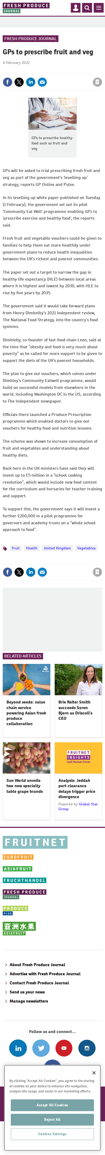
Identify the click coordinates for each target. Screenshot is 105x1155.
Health (31, 548)
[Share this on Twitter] (19, 82)
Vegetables (86, 548)
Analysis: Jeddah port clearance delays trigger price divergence (76, 789)
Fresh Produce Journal (30, 38)
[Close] (94, 1073)
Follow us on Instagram (87, 1048)
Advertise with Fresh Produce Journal (45, 974)
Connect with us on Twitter (41, 1048)
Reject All (52, 1119)
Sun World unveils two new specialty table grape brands (24, 786)
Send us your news (27, 992)
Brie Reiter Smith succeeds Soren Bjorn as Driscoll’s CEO (75, 710)
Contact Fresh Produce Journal (39, 983)
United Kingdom (57, 548)
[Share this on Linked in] (31, 82)
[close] (101, 70)
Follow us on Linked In (18, 1048)
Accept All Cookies (52, 1105)
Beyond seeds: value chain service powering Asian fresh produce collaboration (26, 712)
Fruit (16, 548)
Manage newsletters (29, 1001)
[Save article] (97, 82)
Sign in (33, 70)
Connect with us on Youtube (64, 1048)
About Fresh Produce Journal (37, 964)
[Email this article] (42, 82)
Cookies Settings (52, 1134)
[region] (52, 1108)
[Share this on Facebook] (7, 82)
